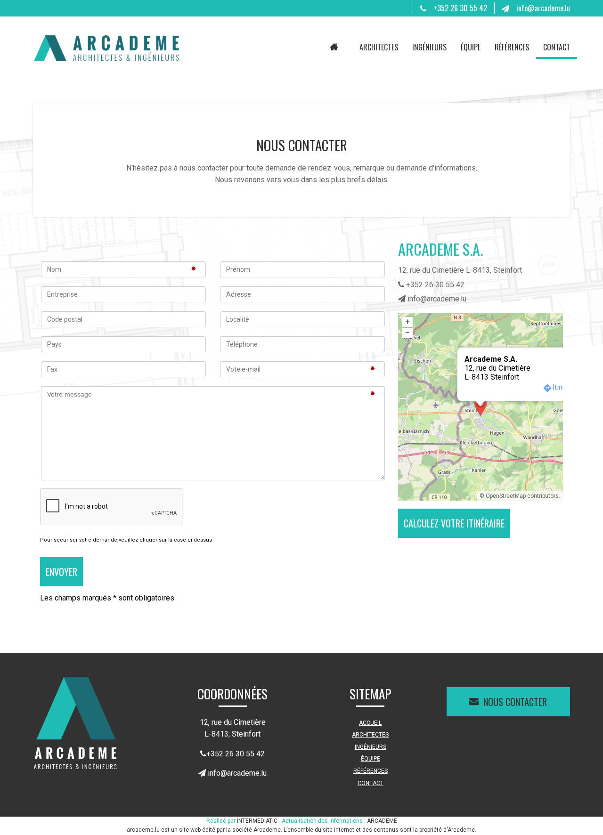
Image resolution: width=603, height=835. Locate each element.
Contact (556, 47)
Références (512, 47)
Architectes (378, 47)
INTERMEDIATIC (257, 821)
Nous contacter (515, 702)
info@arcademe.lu (543, 8)
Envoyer (61, 572)
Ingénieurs (429, 47)
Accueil (334, 48)
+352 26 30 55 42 (460, 8)
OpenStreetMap (506, 496)
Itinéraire (566, 387)
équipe (471, 47)
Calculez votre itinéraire (454, 523)
